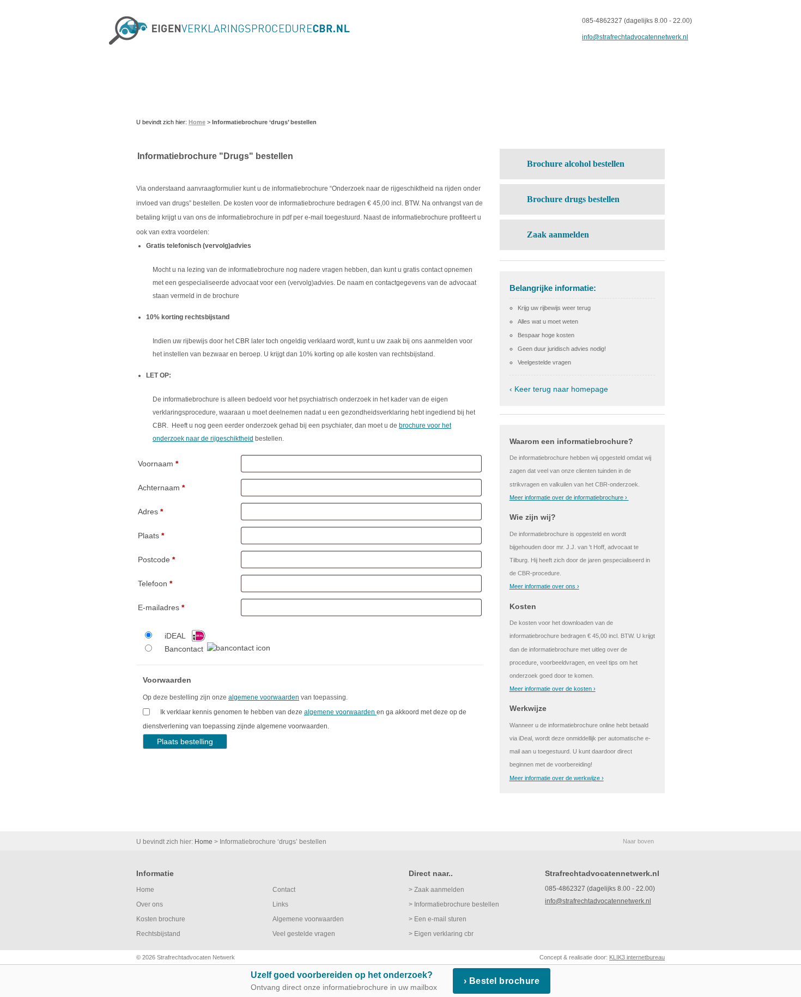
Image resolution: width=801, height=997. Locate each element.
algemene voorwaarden (263, 697)
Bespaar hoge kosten (546, 335)
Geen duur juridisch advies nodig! (562, 348)
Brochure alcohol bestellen (575, 163)
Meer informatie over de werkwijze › (556, 778)
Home (145, 889)
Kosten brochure (160, 919)
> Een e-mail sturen (437, 919)
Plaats (151, 535)
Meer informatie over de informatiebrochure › (569, 497)
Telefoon (155, 583)
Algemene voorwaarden (308, 919)
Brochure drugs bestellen (573, 199)
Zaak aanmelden (558, 234)
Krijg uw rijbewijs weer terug (554, 308)
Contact (283, 889)
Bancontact (184, 649)
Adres (150, 511)
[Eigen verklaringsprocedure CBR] (234, 30)
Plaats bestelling (185, 741)
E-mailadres (161, 607)
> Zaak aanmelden (436, 889)
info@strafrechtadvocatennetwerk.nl (635, 37)
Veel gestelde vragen (303, 934)
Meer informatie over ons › (544, 586)
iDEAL (175, 635)
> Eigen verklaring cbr (441, 934)
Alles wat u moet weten (548, 321)
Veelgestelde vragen (544, 362)
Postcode (156, 559)
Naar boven (638, 841)
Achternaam (161, 487)
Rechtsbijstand (158, 934)
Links (280, 904)
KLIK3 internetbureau (637, 957)
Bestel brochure (504, 981)
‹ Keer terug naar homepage (558, 389)
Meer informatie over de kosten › (552, 688)
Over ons (149, 904)
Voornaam (158, 463)
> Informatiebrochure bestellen (454, 904)
